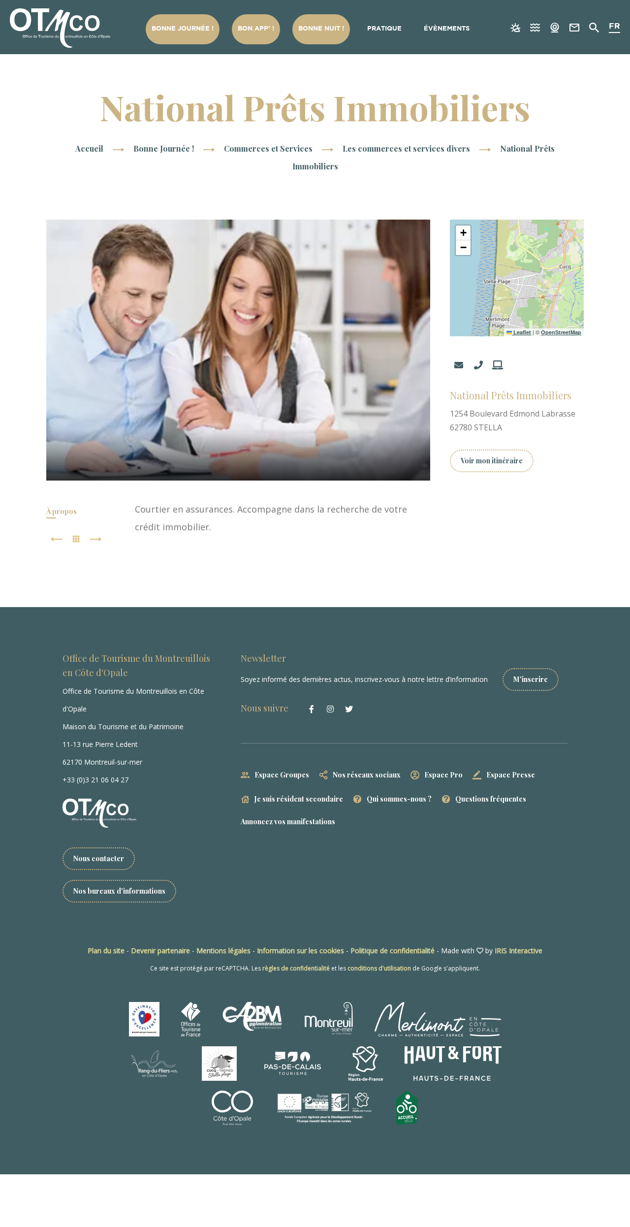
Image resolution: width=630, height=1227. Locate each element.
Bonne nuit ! (321, 29)
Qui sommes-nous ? (399, 799)
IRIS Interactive (518, 950)
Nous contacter (98, 858)
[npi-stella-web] (239, 350)
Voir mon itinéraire (492, 460)
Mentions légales (223, 950)
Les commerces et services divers (407, 148)
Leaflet (521, 332)
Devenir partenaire (160, 950)
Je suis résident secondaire (298, 799)
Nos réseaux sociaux (367, 774)
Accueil (89, 148)
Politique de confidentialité (392, 950)
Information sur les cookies (300, 950)
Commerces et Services (269, 148)
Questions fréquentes (490, 799)
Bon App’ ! (256, 29)
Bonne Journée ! (183, 29)
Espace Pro (443, 774)
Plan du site (106, 950)
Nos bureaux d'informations (119, 891)
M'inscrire (530, 679)
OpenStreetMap (561, 332)
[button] (463, 233)
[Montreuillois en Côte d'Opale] (60, 28)
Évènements (447, 29)
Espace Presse (510, 774)
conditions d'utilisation (379, 968)
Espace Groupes (281, 774)
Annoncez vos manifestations (288, 821)
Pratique (384, 29)
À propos (61, 511)
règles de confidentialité (296, 968)
